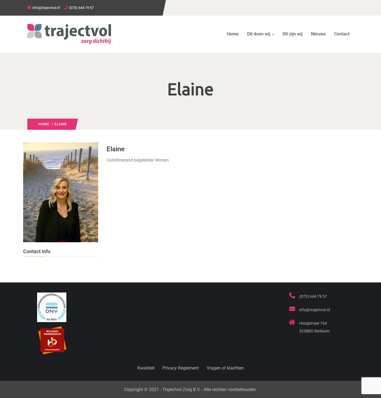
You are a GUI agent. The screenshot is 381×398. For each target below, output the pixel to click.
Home (233, 34)
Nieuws (318, 34)
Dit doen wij (258, 34)
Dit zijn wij (293, 34)
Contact (341, 34)
